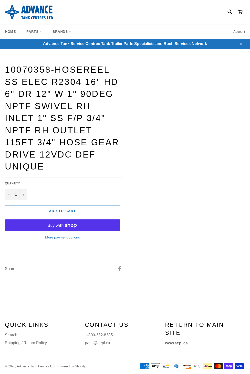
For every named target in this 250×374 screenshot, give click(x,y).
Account (239, 32)
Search (11, 335)
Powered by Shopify (71, 366)
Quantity (12, 183)
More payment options (62, 237)
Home (10, 32)
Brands (60, 32)
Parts (33, 32)
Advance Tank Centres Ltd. (36, 366)
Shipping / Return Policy (26, 343)
